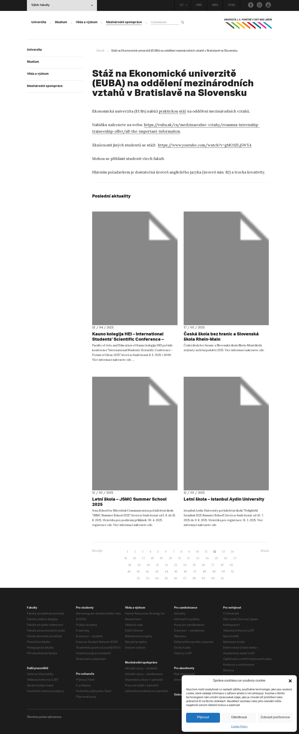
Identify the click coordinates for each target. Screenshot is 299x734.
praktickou (168, 111)
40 (129, 571)
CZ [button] (181, 5)
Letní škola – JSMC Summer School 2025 (129, 501)
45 (176, 571)
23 (197, 558)
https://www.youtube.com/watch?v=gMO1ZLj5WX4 (204, 145)
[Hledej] (183, 22)
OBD (199, 5)
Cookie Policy (239, 727)
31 (157, 565)
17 (143, 558)
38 (221, 565)
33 (175, 565)
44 (166, 571)
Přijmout (203, 717)
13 (223, 552)
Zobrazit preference (275, 717)
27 (234, 558)
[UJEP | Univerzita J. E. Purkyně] (248, 25)
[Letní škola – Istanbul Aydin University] (226, 433)
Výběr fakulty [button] (40, 5)
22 (188, 558)
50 (223, 571)
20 (170, 558)
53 (147, 578)
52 (138, 578)
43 (156, 571)
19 (161, 558)
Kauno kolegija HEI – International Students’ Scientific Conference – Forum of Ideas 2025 (128, 339)
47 (195, 571)
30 (148, 565)
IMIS (215, 5)
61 (222, 578)
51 (232, 571)
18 (152, 558)
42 (147, 571)
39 (231, 565)
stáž (182, 111)
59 (203, 578)
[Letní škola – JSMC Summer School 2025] (135, 433)
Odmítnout (239, 717)
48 (204, 571)
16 (134, 558)
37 (212, 565)
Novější (97, 551)
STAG (231, 5)
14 (232, 552)
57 (184, 578)
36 (203, 565)
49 (214, 571)
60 (213, 578)
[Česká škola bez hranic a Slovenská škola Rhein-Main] (226, 268)
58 (194, 578)
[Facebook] (250, 5)
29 (139, 565)
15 (126, 558)
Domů (100, 51)
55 (166, 578)
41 (138, 571)
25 (216, 558)
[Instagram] (259, 5)
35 (194, 565)
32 (166, 565)
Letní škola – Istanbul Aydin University (224, 499)
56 (175, 578)
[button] (290, 681)
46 (185, 571)
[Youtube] (268, 5)
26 (225, 558)
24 (207, 558)
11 (206, 552)
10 (197, 552)
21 (179, 558)
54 (157, 578)
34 (184, 565)
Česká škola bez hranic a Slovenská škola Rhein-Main (221, 336)
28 (129, 565)
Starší (265, 551)
